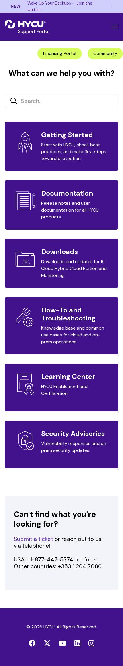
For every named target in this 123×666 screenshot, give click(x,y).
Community (105, 53)
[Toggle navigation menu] (115, 27)
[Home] (27, 27)
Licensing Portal (59, 53)
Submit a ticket (33, 539)
